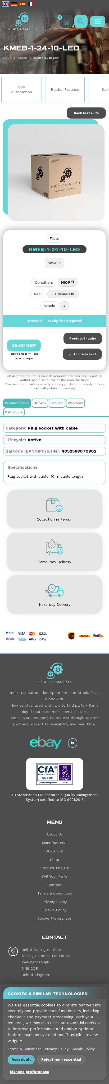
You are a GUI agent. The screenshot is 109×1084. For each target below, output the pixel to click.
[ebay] (46, 743)
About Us (54, 834)
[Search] (81, 21)
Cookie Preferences (54, 918)
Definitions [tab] (14, 412)
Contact (54, 885)
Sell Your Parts (54, 876)
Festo (54, 238)
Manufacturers (54, 843)
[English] (5, 4)
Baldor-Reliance (51, 89)
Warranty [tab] (75, 403)
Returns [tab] (57, 403)
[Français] (31, 4)
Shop (54, 859)
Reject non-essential (61, 1059)
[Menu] (97, 21)
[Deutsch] (14, 4)
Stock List (55, 851)
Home (7, 58)
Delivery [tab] (40, 403)
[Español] (22, 4)
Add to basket (84, 354)
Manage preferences (29, 1071)
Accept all (21, 1059)
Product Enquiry (82, 338)
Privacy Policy (54, 902)
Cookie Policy (54, 910)
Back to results (86, 113)
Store (22, 58)
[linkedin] (72, 743)
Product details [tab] (17, 403)
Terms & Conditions (54, 893)
